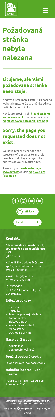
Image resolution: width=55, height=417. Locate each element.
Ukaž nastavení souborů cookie (26, 362)
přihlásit (29, 211)
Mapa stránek (17, 328)
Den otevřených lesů (22, 349)
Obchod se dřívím (20, 332)
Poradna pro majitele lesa (25, 314)
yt (31, 200)
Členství (14, 307)
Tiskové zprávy (18, 321)
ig (23, 200)
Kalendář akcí (17, 318)
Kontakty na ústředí (21, 325)
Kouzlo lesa (16, 345)
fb (15, 200)
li (39, 200)
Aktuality (14, 310)
